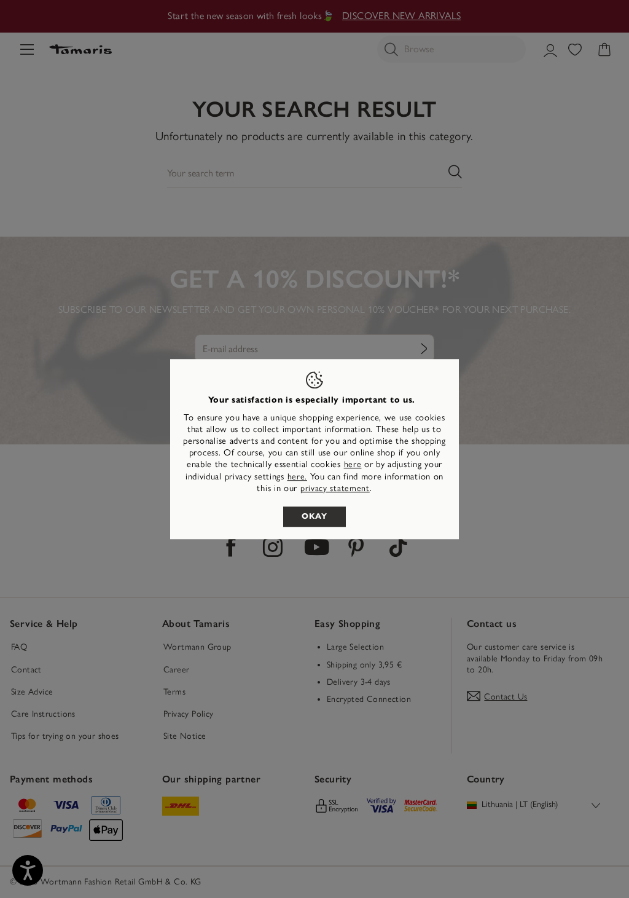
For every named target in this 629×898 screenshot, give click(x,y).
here (353, 465)
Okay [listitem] (314, 516)
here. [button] (297, 476)
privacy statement (335, 488)
